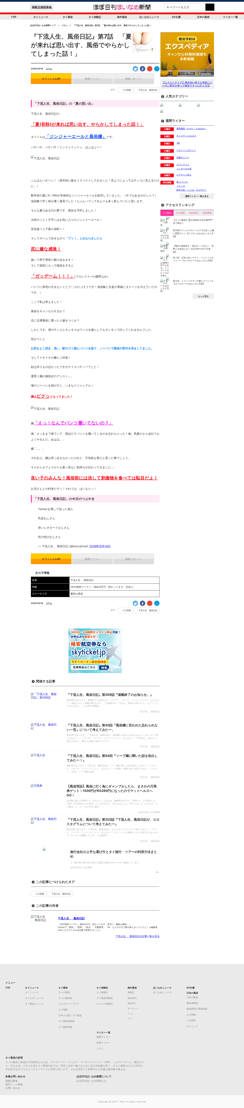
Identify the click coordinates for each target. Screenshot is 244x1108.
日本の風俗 (203, 16)
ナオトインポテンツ (186, 150)
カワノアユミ (182, 164)
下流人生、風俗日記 (148, 90)
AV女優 (176, 16)
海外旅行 (132, 998)
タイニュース (40, 16)
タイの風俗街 (65, 998)
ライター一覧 (230, 16)
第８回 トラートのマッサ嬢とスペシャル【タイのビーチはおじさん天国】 (193, 282)
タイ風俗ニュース (34, 1003)
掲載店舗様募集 (42, 7)
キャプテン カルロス (186, 135)
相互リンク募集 (14, 1084)
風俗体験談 (192, 1003)
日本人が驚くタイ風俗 (70, 1015)
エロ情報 (126, 90)
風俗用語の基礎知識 (196, 1008)
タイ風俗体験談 (104, 998)
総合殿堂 (207, 212)
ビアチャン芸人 (183, 174)
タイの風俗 (64, 992)
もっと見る (203, 296)
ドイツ (130, 1013)
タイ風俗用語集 (66, 1021)
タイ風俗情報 (65, 1026)
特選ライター (103, 1042)
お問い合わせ (12, 1087)
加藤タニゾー (182, 157)
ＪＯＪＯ (180, 186)
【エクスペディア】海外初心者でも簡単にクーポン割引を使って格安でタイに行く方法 (187, 84)
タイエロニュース (34, 998)
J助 (178, 143)
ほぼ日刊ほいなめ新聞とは (91, 1080)
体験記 (131, 992)
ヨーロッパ (133, 1008)
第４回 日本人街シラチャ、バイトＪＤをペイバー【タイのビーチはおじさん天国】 (193, 259)
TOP (13, 16)
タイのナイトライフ (68, 1003)
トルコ (130, 1018)
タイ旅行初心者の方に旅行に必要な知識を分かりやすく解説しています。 (105, 862)
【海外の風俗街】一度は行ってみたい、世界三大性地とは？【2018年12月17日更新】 (193, 248)
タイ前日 (167, 212)
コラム (49, 68)
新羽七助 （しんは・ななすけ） (191, 190)
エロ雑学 (191, 1020)
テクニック (192, 1026)
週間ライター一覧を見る (197, 196)
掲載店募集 (11, 1080)
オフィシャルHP (51, 78)
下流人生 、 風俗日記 (71, 918)
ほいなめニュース (149, 16)
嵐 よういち (182, 182)
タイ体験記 (95, 16)
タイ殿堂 (180, 212)
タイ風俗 (68, 16)
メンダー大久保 (183, 168)
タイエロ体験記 (104, 1003)
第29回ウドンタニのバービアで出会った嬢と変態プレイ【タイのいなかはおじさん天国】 (193, 233)
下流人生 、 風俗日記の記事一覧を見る (138, 936)
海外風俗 (122, 16)
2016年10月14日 (100, 546)
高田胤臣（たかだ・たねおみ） (191, 128)
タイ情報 (63, 1009)
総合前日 (194, 212)
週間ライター (103, 1036)
